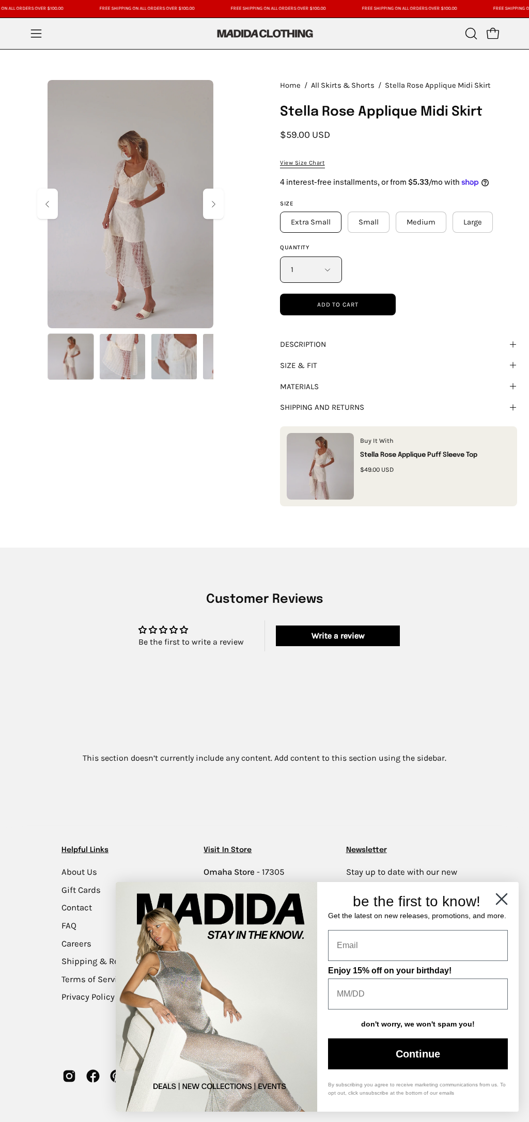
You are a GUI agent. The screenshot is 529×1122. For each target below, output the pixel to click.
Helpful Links (84, 850)
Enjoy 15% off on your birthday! (390, 970)
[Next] (213, 204)
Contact (76, 907)
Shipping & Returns (100, 961)
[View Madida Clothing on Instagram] (69, 1076)
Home (290, 85)
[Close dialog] (502, 899)
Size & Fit (298, 365)
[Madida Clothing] (264, 33)
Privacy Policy (88, 997)
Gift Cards (81, 889)
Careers (76, 943)
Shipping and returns (322, 407)
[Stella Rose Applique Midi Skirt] (71, 356)
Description (303, 344)
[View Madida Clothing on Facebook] (93, 1076)
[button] (470, 33)
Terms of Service (94, 979)
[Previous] (47, 204)
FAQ (68, 925)
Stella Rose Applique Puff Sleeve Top (418, 455)
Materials (299, 386)
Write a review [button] (338, 635)
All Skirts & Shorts (343, 85)
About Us (79, 872)
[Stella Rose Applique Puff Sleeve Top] (320, 466)
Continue (418, 1054)
